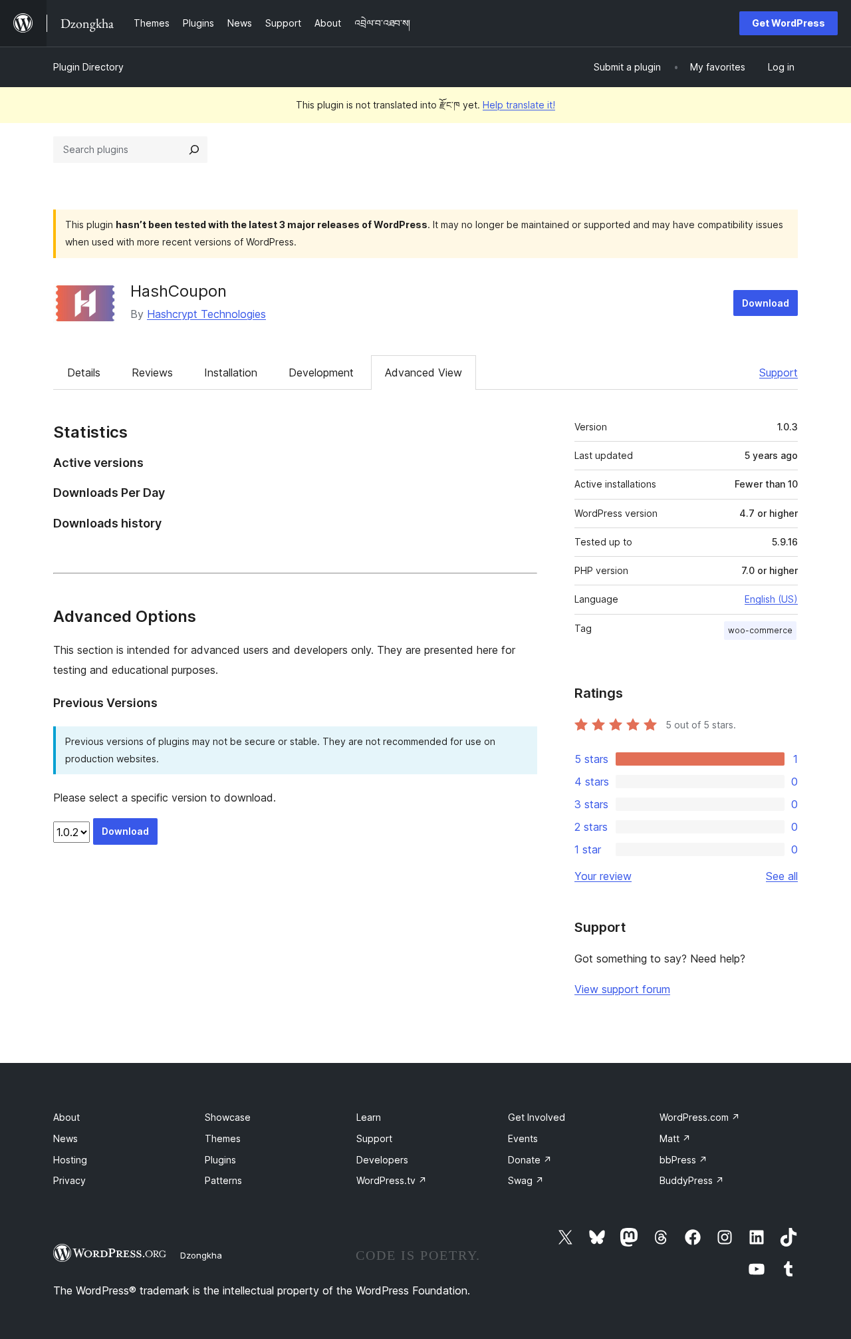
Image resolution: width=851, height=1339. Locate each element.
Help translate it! (519, 104)
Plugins (220, 1159)
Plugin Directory (88, 67)
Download (765, 303)
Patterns (223, 1180)
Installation (230, 372)
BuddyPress (692, 1180)
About (66, 1117)
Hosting (70, 1159)
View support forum (622, 989)
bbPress (683, 1159)
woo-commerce (760, 630)
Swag (526, 1180)
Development (321, 372)
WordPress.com (700, 1117)
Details (83, 372)
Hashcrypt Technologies (206, 314)
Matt (675, 1138)
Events (523, 1138)
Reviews (152, 372)
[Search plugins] (194, 149)
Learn (368, 1117)
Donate (530, 1159)
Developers (382, 1159)
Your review (603, 876)
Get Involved (536, 1117)
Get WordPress (788, 23)
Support (778, 372)
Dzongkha (201, 1255)
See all (782, 876)
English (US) (771, 599)
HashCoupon (178, 291)
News (65, 1138)
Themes (223, 1138)
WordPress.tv (391, 1180)
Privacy (69, 1180)
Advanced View (423, 372)
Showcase (228, 1117)
